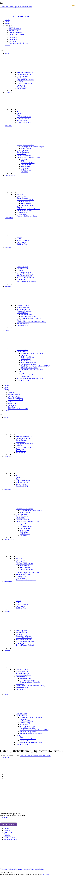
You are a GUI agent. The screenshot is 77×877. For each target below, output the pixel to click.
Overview (24, 159)
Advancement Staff (23, 380)
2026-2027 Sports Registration (26, 281)
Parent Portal (13, 39)
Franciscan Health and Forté (26, 277)
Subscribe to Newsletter (8, 824)
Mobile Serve (25, 201)
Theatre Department (23, 309)
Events (19, 371)
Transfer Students (22, 120)
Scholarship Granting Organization (32, 353)
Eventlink (20, 270)
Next (10, 757)
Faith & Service (10, 175)
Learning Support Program (25, 145)
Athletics (8, 247)
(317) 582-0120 (5, 817)
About (7, 53)
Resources (24, 172)
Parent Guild (21, 85)
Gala (22, 373)
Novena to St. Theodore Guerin (27, 216)
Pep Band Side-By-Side (28, 316)
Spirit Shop (12, 41)
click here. (46, 874)
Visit (18, 111)
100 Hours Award (26, 203)
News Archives (22, 87)
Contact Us (7, 836)
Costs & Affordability (24, 122)
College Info (25, 168)
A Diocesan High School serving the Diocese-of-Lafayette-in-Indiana (22, 869)
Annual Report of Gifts (28, 364)
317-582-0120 (5, 48)
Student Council (22, 242)
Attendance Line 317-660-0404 (19, 43)
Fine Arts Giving (22, 325)
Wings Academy (26, 148)
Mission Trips (21, 214)
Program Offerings (23, 305)
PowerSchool (13, 38)
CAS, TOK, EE (26, 164)
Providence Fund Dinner (29, 375)
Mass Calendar (21, 196)
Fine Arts (8, 286)
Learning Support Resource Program (32, 146)
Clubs (19, 239)
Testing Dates (25, 166)
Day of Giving (25, 377)
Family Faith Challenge (24, 210)
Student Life (9, 218)
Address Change (9, 837)
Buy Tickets (21, 320)
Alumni (7, 23)
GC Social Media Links (24, 74)
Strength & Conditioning (25, 274)
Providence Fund (22, 350)
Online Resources (22, 198)
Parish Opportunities (27, 205)
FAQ (22, 161)
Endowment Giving (27, 357)
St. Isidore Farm (22, 212)
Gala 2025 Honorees (26, 756)
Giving (7, 21)
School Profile (21, 89)
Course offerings (22, 150)
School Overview (22, 76)
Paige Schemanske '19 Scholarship (32, 369)
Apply (19, 115)
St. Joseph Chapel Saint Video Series (28, 209)
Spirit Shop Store (22, 267)
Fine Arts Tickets (14, 30)
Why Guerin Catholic (24, 117)
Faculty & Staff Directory (17, 32)
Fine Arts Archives (23, 323)
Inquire (7, 20)
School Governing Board (25, 83)
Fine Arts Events (22, 313)
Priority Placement (23, 118)
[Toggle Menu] (2, 50)
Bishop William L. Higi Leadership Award (30, 378)
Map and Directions (10, 839)
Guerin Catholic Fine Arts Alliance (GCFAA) (31, 322)
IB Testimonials (26, 170)
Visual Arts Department (24, 311)
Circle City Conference (24, 272)
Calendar (12, 27)
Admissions (8, 92)
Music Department (23, 307)
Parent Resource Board (16, 34)
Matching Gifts (26, 360)
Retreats (19, 207)
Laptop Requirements (24, 155)
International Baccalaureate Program (28, 157)
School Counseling (23, 152)
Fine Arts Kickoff (26, 314)
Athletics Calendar (15, 29)
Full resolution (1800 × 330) (42, 756)
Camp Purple (21, 279)
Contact (7, 45)
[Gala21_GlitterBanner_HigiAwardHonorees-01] (36, 771)
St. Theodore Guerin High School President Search (16, 7)
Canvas (11, 36)
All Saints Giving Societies (29, 368)
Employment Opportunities (25, 80)
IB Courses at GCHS (27, 163)
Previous (4, 757)
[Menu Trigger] (73, 5)
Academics (8, 126)
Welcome (20, 194)
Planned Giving (26, 359)
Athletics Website (22, 268)
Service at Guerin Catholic (25, 200)
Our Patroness (21, 78)
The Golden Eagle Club (24, 276)
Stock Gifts (24, 355)
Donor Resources (22, 351)
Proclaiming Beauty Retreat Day (31, 318)
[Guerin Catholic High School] (6, 16)
